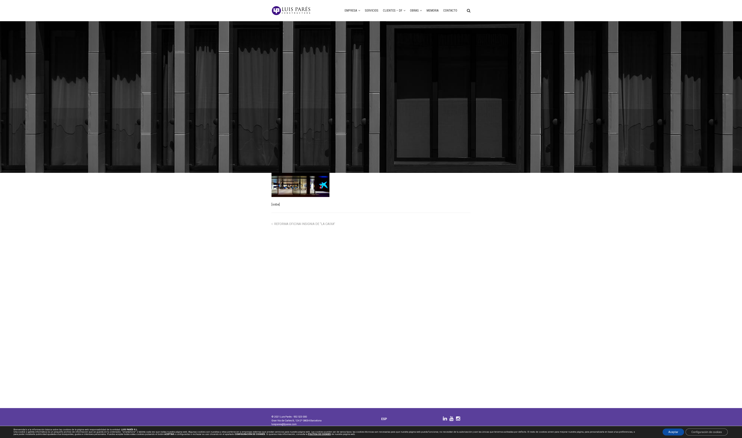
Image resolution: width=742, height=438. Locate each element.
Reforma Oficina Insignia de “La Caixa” (304, 224)
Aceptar (673, 432)
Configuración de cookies (706, 432)
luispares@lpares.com (284, 424)
